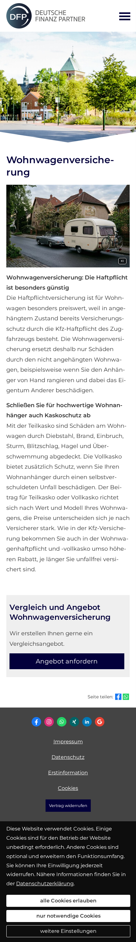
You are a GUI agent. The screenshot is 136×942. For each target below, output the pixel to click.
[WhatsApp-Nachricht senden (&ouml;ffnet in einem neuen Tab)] (61, 722)
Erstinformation (68, 773)
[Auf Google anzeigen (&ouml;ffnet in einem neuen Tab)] (99, 722)
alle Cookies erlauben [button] (68, 901)
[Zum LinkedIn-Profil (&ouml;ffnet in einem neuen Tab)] (87, 722)
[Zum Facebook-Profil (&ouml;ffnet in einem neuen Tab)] (36, 722)
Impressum (68, 742)
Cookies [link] (68, 788)
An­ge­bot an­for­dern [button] (67, 661)
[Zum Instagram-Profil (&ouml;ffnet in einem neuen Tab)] (49, 722)
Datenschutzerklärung (45, 884)
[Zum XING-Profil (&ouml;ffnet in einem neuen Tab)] (74, 722)
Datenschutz (68, 757)
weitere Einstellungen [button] (68, 931)
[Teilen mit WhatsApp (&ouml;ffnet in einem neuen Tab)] (126, 697)
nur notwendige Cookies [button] (68, 916)
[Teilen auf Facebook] (118, 697)
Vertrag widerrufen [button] (68, 805)
